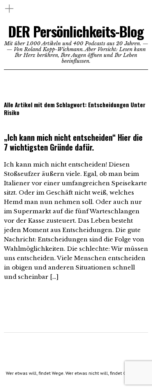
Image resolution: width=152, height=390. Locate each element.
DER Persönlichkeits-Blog (76, 31)
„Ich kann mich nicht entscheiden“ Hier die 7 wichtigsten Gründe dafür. (73, 142)
